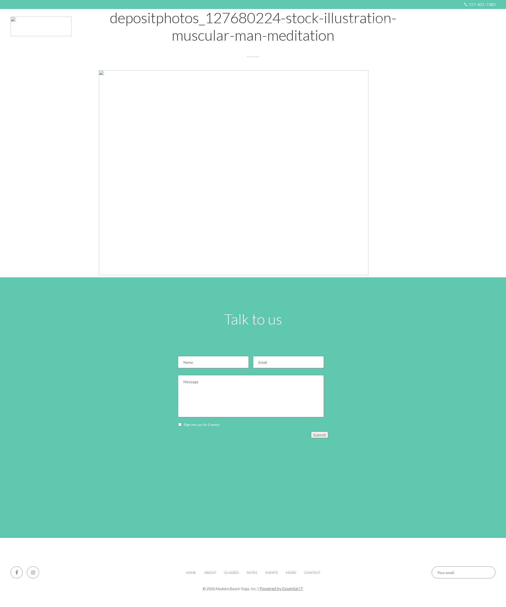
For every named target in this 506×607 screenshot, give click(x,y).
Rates (382, 23)
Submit (319, 434)
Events (415, 23)
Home (281, 23)
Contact (482, 23)
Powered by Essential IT (281, 588)
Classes (347, 23)
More (447, 23)
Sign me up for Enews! (202, 424)
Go (486, 572)
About (312, 23)
